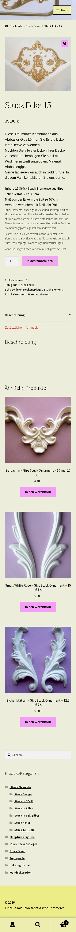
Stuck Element (53, 289)
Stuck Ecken (33, 26)
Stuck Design (23, 794)
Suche (38, 925)
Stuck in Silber (23, 808)
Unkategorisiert (20, 865)
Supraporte (17, 858)
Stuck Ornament (16, 294)
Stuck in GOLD (23, 801)
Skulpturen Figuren (22, 837)
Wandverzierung (38, 294)
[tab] (38, 315)
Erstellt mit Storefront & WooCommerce (34, 908)
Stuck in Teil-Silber (26, 815)
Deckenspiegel (32, 289)
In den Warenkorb (40, 261)
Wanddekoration (20, 872)
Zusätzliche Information (23, 327)
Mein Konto (12, 925)
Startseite (16, 26)
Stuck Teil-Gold (24, 830)
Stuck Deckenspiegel (23, 844)
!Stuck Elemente (20, 787)
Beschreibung (15, 315)
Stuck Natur (22, 823)
